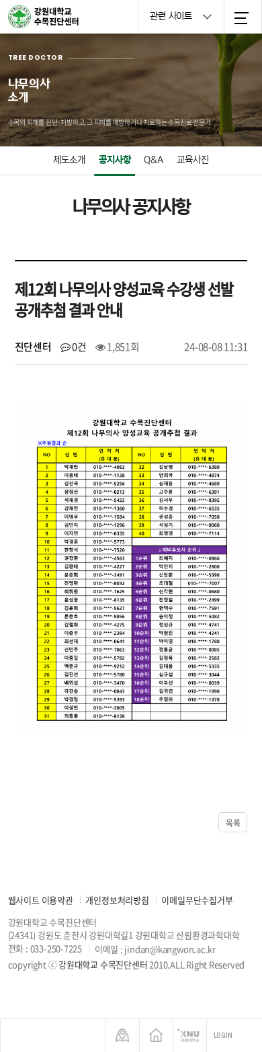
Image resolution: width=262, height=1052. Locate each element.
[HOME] (156, 1035)
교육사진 (193, 160)
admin (29, 977)
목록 (233, 823)
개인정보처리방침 (116, 899)
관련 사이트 (172, 16)
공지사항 (115, 160)
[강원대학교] (189, 1035)
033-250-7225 (56, 948)
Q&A (153, 160)
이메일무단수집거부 (196, 899)
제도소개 (69, 160)
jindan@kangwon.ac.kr (170, 948)
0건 (78, 346)
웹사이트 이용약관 (40, 899)
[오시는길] (122, 1035)
